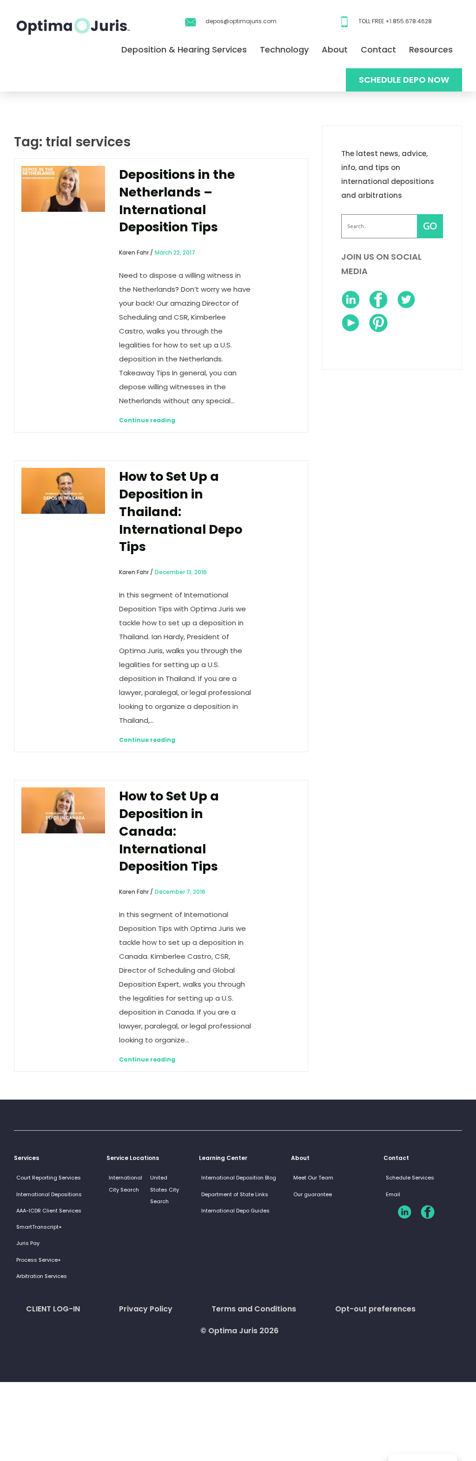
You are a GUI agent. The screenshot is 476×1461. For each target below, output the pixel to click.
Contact (378, 49)
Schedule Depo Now (404, 79)
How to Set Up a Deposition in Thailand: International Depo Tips (180, 511)
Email (393, 1194)
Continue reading (147, 420)
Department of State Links (234, 1194)
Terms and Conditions (254, 1309)
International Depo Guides (235, 1210)
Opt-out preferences (375, 1309)
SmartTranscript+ (39, 1227)
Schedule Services (410, 1177)
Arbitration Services (41, 1276)
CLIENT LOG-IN (53, 1309)
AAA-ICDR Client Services (48, 1210)
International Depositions (49, 1194)
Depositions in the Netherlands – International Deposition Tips (177, 201)
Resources (431, 49)
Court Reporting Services (48, 1177)
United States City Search (164, 1189)
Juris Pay (28, 1243)
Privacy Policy (145, 1309)
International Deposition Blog (238, 1177)
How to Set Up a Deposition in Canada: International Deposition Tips (169, 831)
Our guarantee (312, 1194)
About (335, 49)
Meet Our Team (313, 1177)
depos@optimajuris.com (241, 21)
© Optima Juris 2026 (239, 1330)
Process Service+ (38, 1260)
